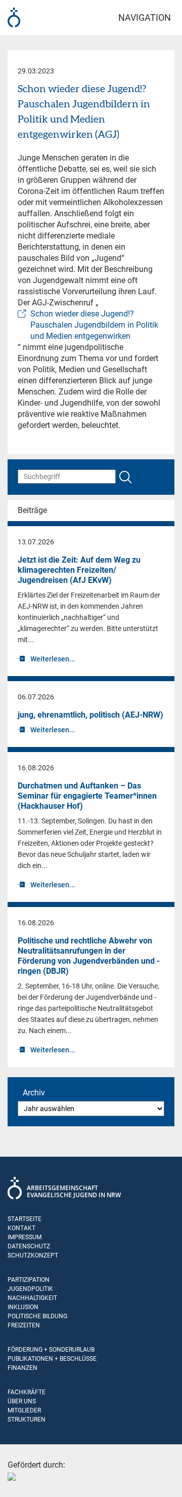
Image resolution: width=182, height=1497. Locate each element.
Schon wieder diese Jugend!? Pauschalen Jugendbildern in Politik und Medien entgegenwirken (94, 325)
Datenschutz (29, 1246)
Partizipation (29, 1279)
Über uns (22, 1401)
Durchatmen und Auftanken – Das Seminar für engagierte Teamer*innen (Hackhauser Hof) (87, 796)
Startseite (24, 1219)
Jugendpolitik (30, 1288)
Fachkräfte (27, 1392)
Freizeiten (24, 1325)
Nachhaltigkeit (32, 1298)
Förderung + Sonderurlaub (51, 1349)
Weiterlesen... (52, 659)
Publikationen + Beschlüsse (52, 1358)
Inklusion (23, 1307)
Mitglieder (24, 1410)
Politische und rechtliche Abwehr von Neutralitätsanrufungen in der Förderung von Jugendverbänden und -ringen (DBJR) (89, 956)
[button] (18, 1479)
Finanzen (22, 1367)
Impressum (24, 1237)
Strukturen (27, 1419)
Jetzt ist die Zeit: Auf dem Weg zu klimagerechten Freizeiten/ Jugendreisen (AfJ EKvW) (79, 570)
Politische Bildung (37, 1316)
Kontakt (21, 1228)
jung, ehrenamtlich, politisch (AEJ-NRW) (90, 715)
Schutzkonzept (33, 1255)
